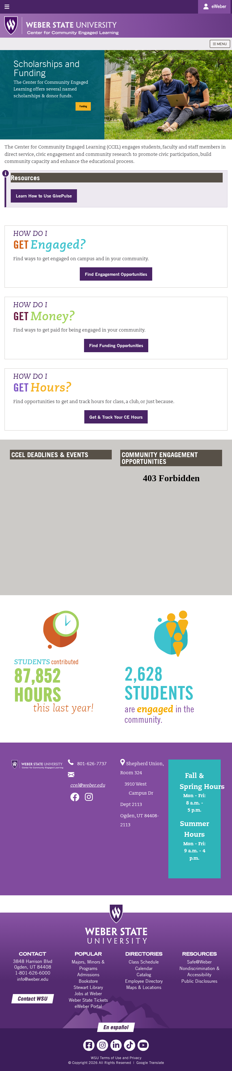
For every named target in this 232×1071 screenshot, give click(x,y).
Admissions (88, 974)
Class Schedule (144, 962)
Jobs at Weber (88, 993)
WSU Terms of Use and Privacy (116, 1057)
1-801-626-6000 (32, 973)
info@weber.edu (32, 979)
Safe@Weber (199, 962)
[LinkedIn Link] (116, 1045)
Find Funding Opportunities (116, 345)
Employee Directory (144, 981)
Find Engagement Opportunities (116, 274)
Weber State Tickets (88, 1000)
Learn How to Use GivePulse (44, 196)
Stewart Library (88, 987)
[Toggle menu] (7, 6)
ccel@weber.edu (87, 785)
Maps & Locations (143, 987)
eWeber (219, 6)
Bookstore (88, 981)
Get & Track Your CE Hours (116, 417)
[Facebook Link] (88, 1045)
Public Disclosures (199, 981)
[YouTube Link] (143, 1045)
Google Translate (150, 1062)
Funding (83, 106)
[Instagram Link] (102, 1045)
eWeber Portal (88, 1006)
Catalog (144, 974)
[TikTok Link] (129, 1045)
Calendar (143, 968)
